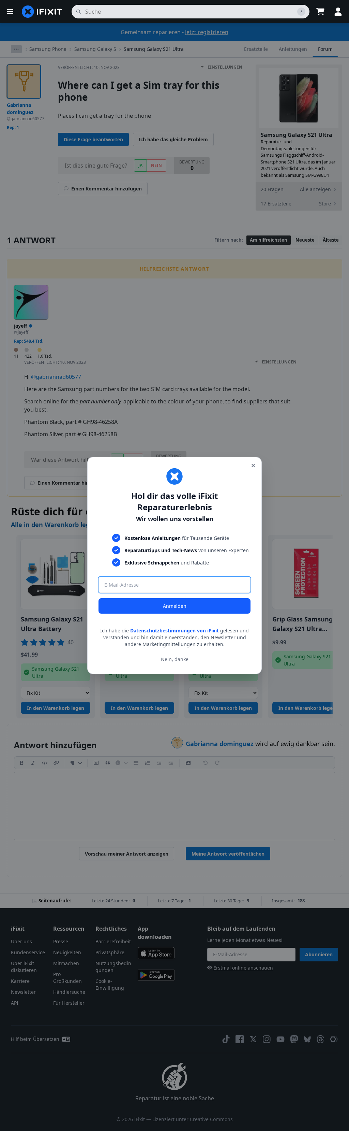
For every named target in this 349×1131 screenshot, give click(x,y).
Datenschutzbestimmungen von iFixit (174, 630)
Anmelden (174, 606)
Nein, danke (174, 659)
